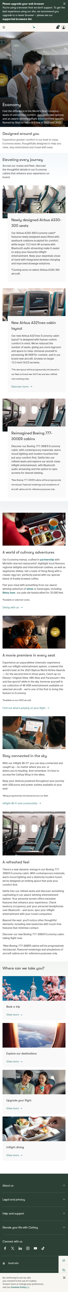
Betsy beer (9, 592)
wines (30, 588)
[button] (14, 1015)
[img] (64, 4)
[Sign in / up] (63, 27)
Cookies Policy (19, 1287)
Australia (13, 1263)
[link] (34, 304)
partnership (47, 559)
